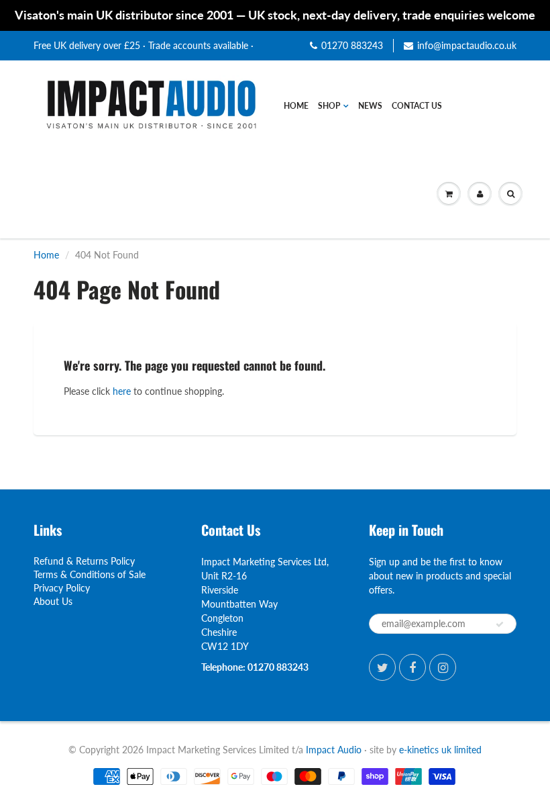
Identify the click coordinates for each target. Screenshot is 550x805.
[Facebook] (412, 667)
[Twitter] (382, 667)
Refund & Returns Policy (84, 561)
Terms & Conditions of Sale (90, 574)
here (122, 391)
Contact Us (417, 106)
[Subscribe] (499, 624)
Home (296, 106)
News (370, 106)
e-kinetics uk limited (440, 749)
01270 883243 (352, 45)
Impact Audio (334, 749)
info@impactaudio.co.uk (466, 45)
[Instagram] (442, 667)
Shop (329, 106)
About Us (53, 601)
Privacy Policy (62, 588)
